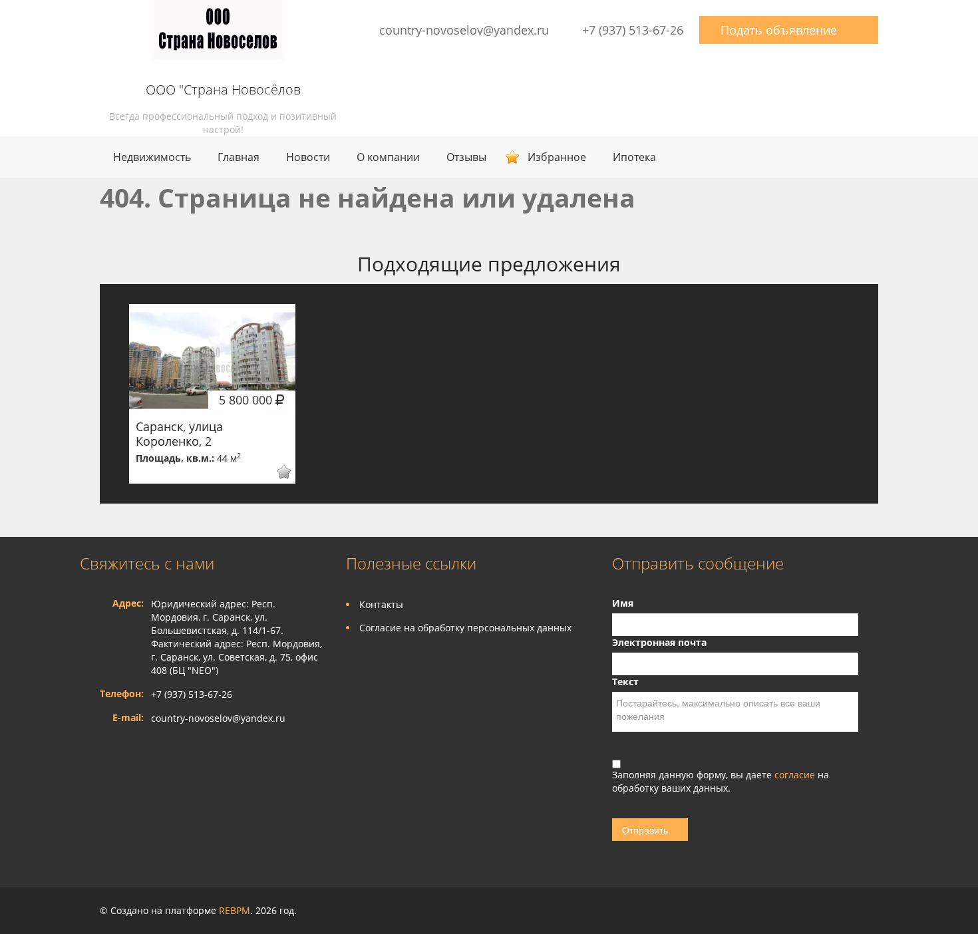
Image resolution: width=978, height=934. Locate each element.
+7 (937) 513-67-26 (632, 30)
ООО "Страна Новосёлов (223, 89)
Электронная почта (659, 642)
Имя (622, 603)
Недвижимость (152, 157)
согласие (796, 774)
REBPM (234, 910)
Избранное (557, 157)
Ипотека (634, 157)
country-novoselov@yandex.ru (464, 30)
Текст (625, 681)
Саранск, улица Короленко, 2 (179, 433)
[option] (212, 394)
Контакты (381, 604)
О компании (388, 157)
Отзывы (466, 157)
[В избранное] (275, 472)
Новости (308, 157)
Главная (238, 157)
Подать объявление (779, 30)
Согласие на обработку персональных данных (465, 627)
